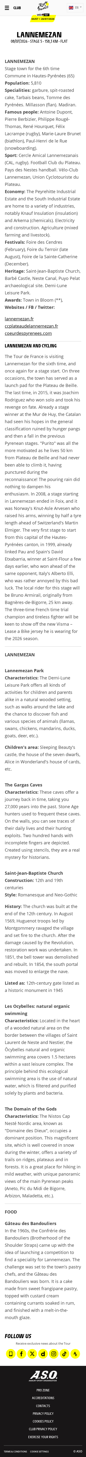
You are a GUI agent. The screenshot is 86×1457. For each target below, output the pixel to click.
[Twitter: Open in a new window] (32, 1354)
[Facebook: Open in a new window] (21, 1354)
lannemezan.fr (19, 319)
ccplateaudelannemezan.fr (31, 326)
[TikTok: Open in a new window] (64, 1354)
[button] (75, 7)
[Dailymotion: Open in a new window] (43, 1354)
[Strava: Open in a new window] (75, 1354)
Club (17, 7)
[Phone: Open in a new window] (11, 1354)
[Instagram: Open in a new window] (54, 1354)
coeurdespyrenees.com (28, 333)
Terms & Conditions (15, 1451)
